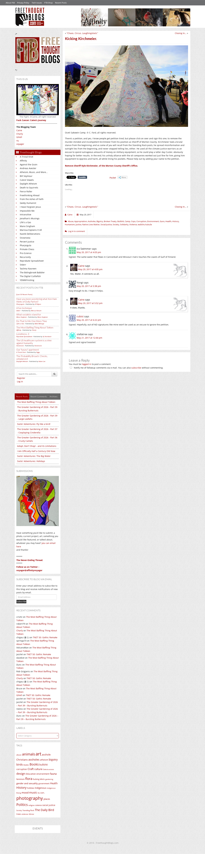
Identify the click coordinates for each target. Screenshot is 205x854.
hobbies (30, 788)
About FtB (10, 2)
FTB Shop (48, 2)
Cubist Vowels (27, 179)
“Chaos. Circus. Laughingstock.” (82, 33)
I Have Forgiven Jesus (30, 206)
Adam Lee (42, 361)
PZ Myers (38, 304)
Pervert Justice (27, 241)
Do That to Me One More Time (31, 321)
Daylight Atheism (28, 183)
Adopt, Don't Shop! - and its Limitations (36, 446)
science (38, 805)
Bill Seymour (26, 176)
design (20, 773)
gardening (49, 779)
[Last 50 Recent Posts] (24, 294)
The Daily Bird (44, 810)
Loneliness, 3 (22, 334)
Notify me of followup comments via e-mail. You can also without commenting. (118, 367)
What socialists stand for (28, 314)
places (47, 799)
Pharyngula (25, 245)
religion (31, 805)
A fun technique (24, 308)
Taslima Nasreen (28, 268)
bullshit (43, 764)
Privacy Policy (23, 2)
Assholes (92, 221)
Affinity (23, 160)
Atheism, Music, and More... (34, 172)
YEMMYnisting (27, 280)
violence (24, 814)
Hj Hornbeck (47, 336)
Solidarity (124, 224)
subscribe (136, 367)
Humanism (70, 224)
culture (38, 769)
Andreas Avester (28, 168)
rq (17, 140)
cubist (80, 316)
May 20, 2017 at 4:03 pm (89, 252)
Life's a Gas (25, 222)
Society (19, 810)
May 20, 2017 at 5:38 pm (89, 286)
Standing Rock (28, 810)
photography (29, 798)
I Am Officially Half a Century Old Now (36, 451)
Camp (127, 221)
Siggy (38, 352)
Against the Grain (28, 164)
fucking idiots (39, 779)
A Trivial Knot (26, 156)
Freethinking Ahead (29, 195)
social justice (48, 805)
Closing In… (180, 33)
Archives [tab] (53, 396)
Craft (31, 769)
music (33, 792)
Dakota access (48, 769)
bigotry (53, 759)
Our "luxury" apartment (27, 349)
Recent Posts (61, 2)
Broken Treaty (110, 221)
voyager (20, 144)
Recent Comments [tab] (38, 396)
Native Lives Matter (91, 224)
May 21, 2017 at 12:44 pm (89, 337)
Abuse (70, 221)
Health (54, 783)
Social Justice (106, 224)
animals (28, 754)
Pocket (113, 177)
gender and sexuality (27, 783)
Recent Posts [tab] (22, 396)
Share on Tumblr (82, 177)
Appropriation (80, 221)
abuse (18, 755)
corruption (21, 769)
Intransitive (25, 214)
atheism (44, 759)
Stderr (23, 264)
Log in (20, 381)
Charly (19, 133)
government (44, 783)
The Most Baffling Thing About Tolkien (34, 327)
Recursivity (25, 257)
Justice (78, 224)
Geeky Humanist (28, 203)
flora (28, 778)
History (21, 788)
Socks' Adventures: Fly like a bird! (33, 424)
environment (42, 773)
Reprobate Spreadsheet (32, 260)
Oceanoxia (25, 237)
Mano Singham (27, 226)
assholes (33, 759)
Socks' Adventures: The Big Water (34, 456)
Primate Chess (27, 249)
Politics (22, 804)
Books (34, 764)
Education (31, 773)
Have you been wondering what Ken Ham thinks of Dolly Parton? (36, 300)
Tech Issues (37, 2)
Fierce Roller (26, 191)
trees (18, 814)
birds (19, 764)
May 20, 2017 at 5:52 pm (90, 303)
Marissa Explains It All (31, 230)
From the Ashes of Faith (32, 199)
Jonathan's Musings (29, 218)
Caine (19, 130)
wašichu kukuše (145, 224)
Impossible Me (27, 210)
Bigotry (99, 221)
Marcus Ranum (36, 311)
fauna (53, 773)
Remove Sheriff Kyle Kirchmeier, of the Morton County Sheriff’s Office (101, 165)
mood (25, 792)
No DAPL (41, 793)
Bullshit (120, 221)
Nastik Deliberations (30, 233)
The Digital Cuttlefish (30, 276)
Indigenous (40, 787)
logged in (86, 364)
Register (21, 378)
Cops (133, 221)
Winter (31, 814)
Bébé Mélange (39, 324)
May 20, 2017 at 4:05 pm (90, 269)
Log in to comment (76, 231)
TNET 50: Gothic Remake (45, 637)
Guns (162, 221)
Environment (153, 221)
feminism (20, 779)
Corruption (141, 221)
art (38, 754)
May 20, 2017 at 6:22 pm (89, 320)
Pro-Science (26, 253)
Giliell (19, 137)
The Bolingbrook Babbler (32, 272)
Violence (133, 224)
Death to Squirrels (29, 187)
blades (26, 765)
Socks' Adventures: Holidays (31, 461)
